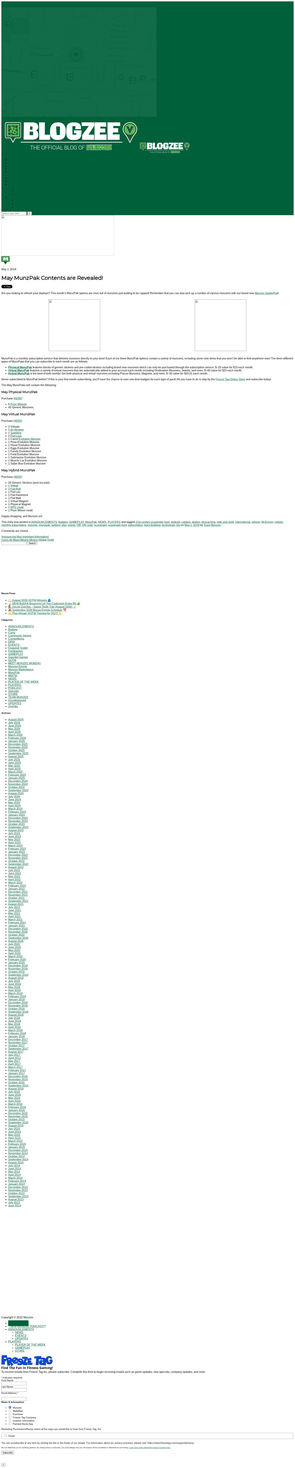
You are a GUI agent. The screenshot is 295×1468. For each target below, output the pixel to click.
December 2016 (18, 1076)
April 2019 (14, 990)
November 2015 (18, 1116)
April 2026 (14, 731)
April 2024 (14, 805)
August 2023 (16, 830)
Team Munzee (212, 525)
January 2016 (16, 1110)
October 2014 (16, 1156)
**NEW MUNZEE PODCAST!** (28, 181)
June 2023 (14, 836)
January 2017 (16, 1073)
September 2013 (18, 1196)
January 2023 (16, 851)
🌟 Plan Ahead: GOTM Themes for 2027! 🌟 (35, 613)
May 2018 (14, 1024)
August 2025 (16, 756)
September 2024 (18, 790)
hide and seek (225, 522)
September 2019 (18, 974)
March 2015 (15, 1141)
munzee (32, 525)
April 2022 (14, 879)
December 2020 (18, 928)
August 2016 (16, 1088)
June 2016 (14, 1094)
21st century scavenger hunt (153, 522)
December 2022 (18, 854)
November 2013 (18, 1190)
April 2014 (14, 1174)
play (64, 525)
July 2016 (14, 1091)
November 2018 (18, 1005)
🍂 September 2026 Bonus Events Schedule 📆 (37, 610)
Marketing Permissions (13, 1429)
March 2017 (15, 1067)
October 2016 (16, 1082)
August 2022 (16, 867)
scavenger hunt (117, 525)
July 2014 (14, 1165)
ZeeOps (13, 706)
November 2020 (18, 931)
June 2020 (14, 947)
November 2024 (18, 784)
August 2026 (16, 719)
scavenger (100, 525)
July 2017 (14, 1054)
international (242, 522)
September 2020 (18, 938)
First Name (7, 1380)
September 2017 (18, 1048)
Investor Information (23, 1420)
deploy (196, 522)
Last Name (7, 1386)
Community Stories (19, 635)
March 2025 (15, 771)
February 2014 (17, 1181)
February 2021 (17, 922)
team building (152, 525)
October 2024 (16, 787)
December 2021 (18, 891)
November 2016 (18, 1079)
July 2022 (14, 870)
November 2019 (18, 968)
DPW (11, 641)
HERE (18, 398)
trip (178, 525)
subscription (135, 525)
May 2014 (14, 1171)
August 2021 (16, 904)
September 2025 (18, 753)
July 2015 (14, 1128)
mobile (279, 522)
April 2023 (14, 842)
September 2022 (18, 864)
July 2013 (14, 1202)
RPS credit (17, 507)
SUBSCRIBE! (18, 178)
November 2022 (18, 858)
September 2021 (18, 901)
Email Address (9, 1393)
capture (186, 522)
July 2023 (14, 833)
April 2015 (14, 1137)
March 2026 (15, 734)
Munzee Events (17, 666)
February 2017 (17, 1070)
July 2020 (14, 944)
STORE (20, 207)
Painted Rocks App (23, 1424)
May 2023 (14, 839)
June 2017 (14, 1057)
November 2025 (18, 747)
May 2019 (14, 987)
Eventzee (18, 1414)
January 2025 (16, 778)
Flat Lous (16, 435)
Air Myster (16, 429)
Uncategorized (17, 700)
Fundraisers (15, 651)
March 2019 (15, 993)
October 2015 (16, 1119)
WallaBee (18, 1411)
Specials (13, 691)
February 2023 (17, 848)
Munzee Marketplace (20, 669)
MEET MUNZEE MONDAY (24, 663)
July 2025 (14, 759)
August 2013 (16, 1199)
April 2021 (14, 916)
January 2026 (16, 741)
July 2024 (14, 796)
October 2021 (16, 898)
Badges (63, 522)
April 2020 (14, 953)
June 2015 (14, 1131)
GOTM (12, 660)
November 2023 (18, 821)
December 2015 (18, 1113)
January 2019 (16, 999)
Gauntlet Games (18, 657)
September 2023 (18, 827)
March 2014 (15, 1177)
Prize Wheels (18, 404)
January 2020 (16, 962)
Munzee (17, 1407)
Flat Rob (15, 488)
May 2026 (14, 728)
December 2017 (18, 1039)
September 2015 (18, 1122)
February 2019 (17, 996)
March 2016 (15, 1104)
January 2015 (16, 1147)
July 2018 (14, 1017)
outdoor (55, 525)
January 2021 (16, 925)
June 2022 (14, 873)
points (71, 525)
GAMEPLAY (23, 204)
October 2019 (16, 971)
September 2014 (18, 1159)
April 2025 (14, 768)
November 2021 (18, 894)
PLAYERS (14, 197)
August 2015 (16, 1125)
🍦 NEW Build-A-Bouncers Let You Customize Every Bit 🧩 (44, 603)
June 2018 (14, 1021)
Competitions (16, 638)
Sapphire (16, 432)
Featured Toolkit (18, 648)
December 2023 (18, 818)
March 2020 (15, 956)
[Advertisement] (27, 566)
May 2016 (14, 1097)
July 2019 (14, 981)
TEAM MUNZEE (18, 697)
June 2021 (14, 910)
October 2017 (16, 1045)
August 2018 (16, 1014)
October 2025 (16, 750)
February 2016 (17, 1107)
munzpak (44, 525)
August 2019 (16, 978)
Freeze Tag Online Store (230, 379)
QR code (87, 525)
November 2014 (18, 1153)
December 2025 (18, 744)
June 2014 (14, 1168)
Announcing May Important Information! (25, 536)
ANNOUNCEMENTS (21, 184)
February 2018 (17, 1033)
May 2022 (14, 876)
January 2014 (16, 1184)
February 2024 (17, 811)
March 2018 (15, 1030)
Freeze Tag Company (24, 1417)
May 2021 (14, 913)
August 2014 (16, 1162)
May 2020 (14, 950)
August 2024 (16, 793)
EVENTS (20, 191)
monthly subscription (13, 525)
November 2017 (18, 1042)
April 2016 (14, 1101)
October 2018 (16, 1008)
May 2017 (14, 1061)
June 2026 (14, 725)
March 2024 (15, 808)
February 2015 (17, 1144)
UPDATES (22, 194)
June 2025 (14, 762)
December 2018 (18, 1002)
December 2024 (18, 781)
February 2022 (17, 885)
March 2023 (15, 845)
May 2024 (14, 802)
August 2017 (16, 1051)
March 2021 (15, 919)
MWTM (12, 675)
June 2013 (14, 1205)
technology (168, 525)
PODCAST (15, 687)
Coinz (11, 632)
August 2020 (16, 941)
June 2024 (14, 799)
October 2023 (16, 824)
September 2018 (18, 1011)
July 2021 (14, 907)
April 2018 (14, 1027)
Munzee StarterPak (266, 293)
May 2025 (14, 765)
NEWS (19, 187)
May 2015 (14, 1134)
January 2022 (16, 888)
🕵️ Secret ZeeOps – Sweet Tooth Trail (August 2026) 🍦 (42, 606)
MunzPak (91, 522)
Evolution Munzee (29, 438)
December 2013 (18, 1187)
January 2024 (16, 814)
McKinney (267, 522)
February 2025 (17, 774)
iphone (256, 522)
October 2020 (16, 934)
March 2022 (15, 882)
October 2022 (16, 861)
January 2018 (16, 1036)
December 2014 (18, 1150)
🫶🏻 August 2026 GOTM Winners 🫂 (29, 600)
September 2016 (18, 1085)
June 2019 (14, 984)
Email (12, 1436)
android (175, 522)
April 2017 (14, 1064)
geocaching (208, 522)
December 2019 (18, 965)
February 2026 (17, 738)
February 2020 (17, 959)
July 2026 (14, 722)
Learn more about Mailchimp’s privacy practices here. (150, 1448)
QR (79, 525)
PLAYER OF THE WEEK (31, 200)
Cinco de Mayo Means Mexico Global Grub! (27, 539)
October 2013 (16, 1193)
